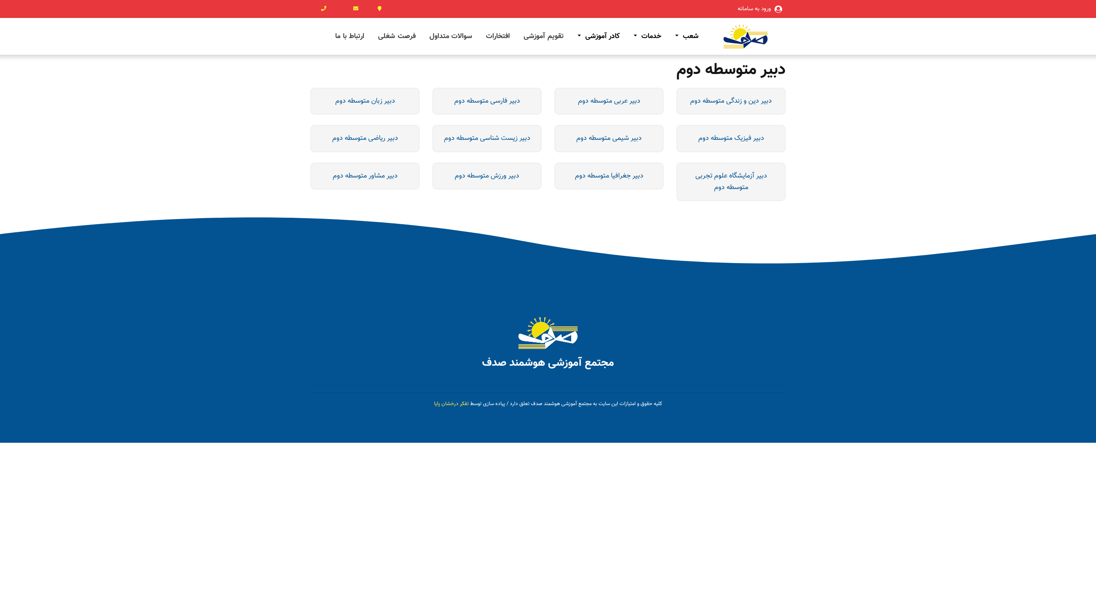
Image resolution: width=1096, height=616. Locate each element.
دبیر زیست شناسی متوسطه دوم (487, 138)
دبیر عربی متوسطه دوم (609, 101)
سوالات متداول (451, 36)
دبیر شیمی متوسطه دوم (609, 138)
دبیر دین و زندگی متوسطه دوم (731, 101)
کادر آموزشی (601, 36)
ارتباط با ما (349, 36)
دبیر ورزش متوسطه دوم (487, 176)
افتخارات (498, 36)
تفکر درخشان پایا (451, 404)
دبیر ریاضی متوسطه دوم (365, 138)
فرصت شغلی (397, 36)
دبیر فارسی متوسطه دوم (487, 101)
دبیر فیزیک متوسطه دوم (731, 138)
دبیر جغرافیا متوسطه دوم (609, 176)
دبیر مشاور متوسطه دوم (365, 176)
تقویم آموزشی (544, 36)
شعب (689, 36)
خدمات (650, 36)
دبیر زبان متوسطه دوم (365, 101)
